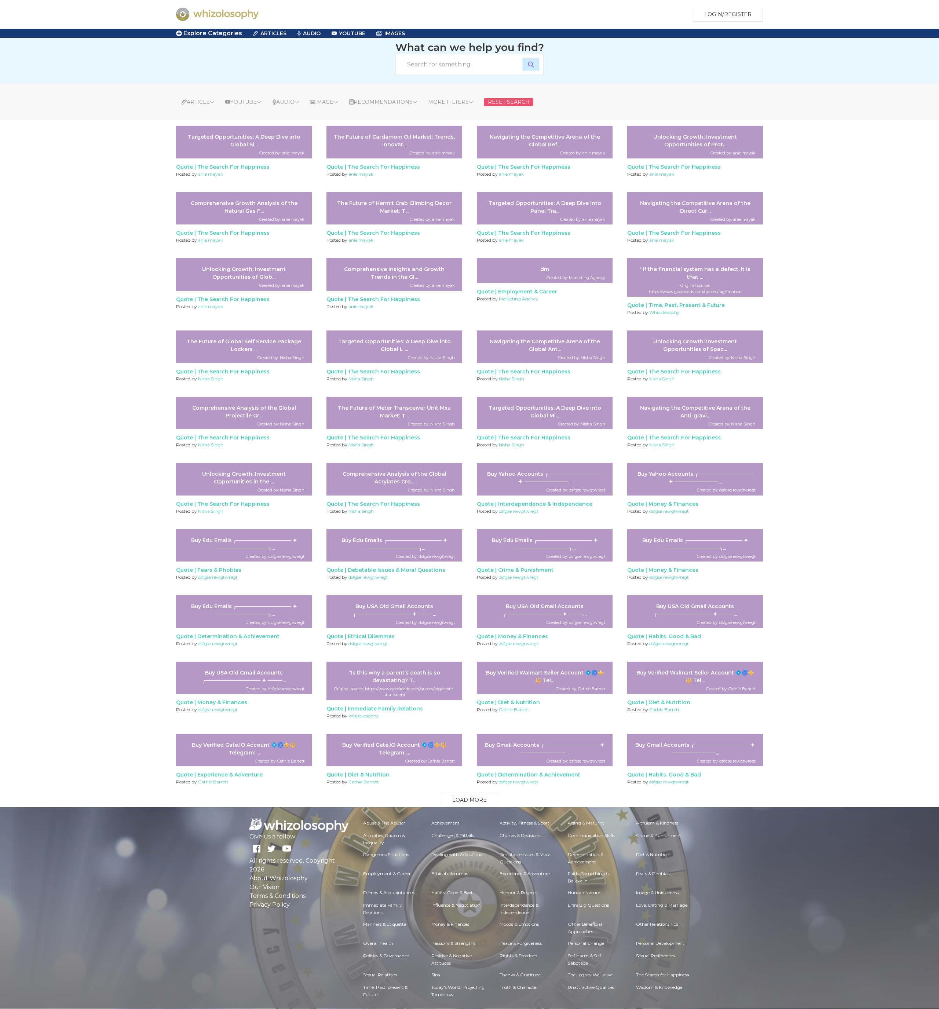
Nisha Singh (210, 378)
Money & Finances (673, 504)
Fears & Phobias (219, 570)
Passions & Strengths (453, 943)
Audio (312, 33)
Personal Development (660, 943)
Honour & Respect (518, 892)
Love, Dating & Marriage (661, 905)
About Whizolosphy (278, 878)
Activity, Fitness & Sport (524, 823)
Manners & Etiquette (384, 924)
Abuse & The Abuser (384, 823)
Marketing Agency (518, 298)
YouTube (352, 33)
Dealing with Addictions (456, 854)
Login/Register (728, 14)
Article (198, 102)
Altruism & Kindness (657, 823)
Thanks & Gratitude (520, 974)
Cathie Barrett (514, 709)
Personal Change (586, 943)
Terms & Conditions (277, 895)
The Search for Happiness (233, 167)
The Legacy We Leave (590, 974)
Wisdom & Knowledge (659, 987)
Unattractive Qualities (591, 987)
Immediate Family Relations (385, 708)
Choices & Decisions (520, 835)
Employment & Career (527, 291)
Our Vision (264, 887)
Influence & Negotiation (456, 905)
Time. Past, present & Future (686, 305)
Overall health (378, 943)
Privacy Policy (269, 904)
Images (394, 33)
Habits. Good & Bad (674, 636)
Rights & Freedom (518, 955)
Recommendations (383, 102)
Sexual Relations (380, 974)
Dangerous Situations (386, 854)
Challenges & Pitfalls (452, 835)
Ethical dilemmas (371, 636)
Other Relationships (657, 924)
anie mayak (210, 174)
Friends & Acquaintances (388, 892)
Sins (435, 974)
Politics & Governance (386, 955)
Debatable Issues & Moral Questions (396, 570)
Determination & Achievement (238, 636)
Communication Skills (591, 835)
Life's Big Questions (588, 905)
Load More (469, 800)
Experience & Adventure (230, 774)
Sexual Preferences (655, 955)
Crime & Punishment (525, 570)
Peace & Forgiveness (521, 943)
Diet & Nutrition (519, 702)
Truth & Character (519, 987)
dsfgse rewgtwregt (518, 511)
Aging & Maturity (586, 823)
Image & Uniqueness (657, 892)
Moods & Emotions (519, 924)
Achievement (445, 823)
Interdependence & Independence (545, 504)
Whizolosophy (664, 312)
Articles (273, 33)
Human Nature (584, 892)
